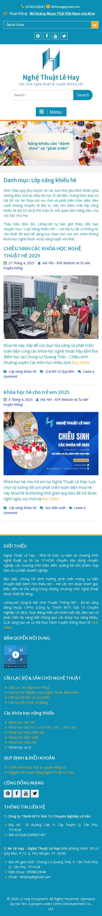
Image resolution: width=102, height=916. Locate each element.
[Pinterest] (37, 36)
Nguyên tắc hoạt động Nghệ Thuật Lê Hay (41, 772)
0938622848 (34, 7)
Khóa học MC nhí (22, 722)
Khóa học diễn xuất (23, 737)
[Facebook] (46, 36)
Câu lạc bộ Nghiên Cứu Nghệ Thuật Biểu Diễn (44, 692)
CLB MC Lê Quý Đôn (59, 371)
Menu (56, 112)
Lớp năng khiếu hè (22, 371)
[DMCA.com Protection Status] (16, 667)
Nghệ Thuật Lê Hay (51, 77)
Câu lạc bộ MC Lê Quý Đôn (29, 697)
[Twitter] (64, 36)
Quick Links (15, 25)
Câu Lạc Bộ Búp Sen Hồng (29, 687)
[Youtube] (55, 36)
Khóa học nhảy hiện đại (26, 732)
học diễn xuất (55, 507)
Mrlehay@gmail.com (65, 7)
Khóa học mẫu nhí (22, 742)
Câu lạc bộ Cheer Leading (28, 702)
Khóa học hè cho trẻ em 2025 (37, 392)
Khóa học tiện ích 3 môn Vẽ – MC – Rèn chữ (42, 727)
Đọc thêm (80, 362)
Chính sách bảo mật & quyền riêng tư (37, 767)
